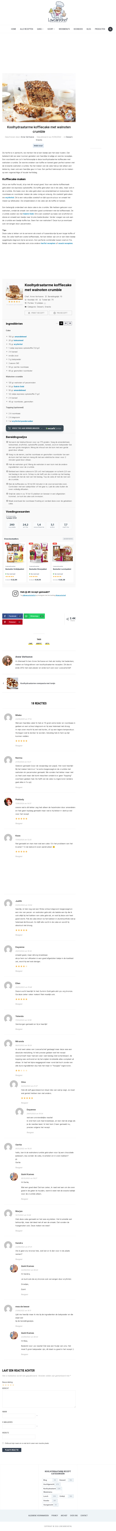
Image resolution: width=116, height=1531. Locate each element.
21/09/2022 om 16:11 (23, 1311)
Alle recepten (26, 29)
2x (66, 323)
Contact (84, 1515)
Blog (89, 29)
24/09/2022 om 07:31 (23, 1247)
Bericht (5, 1388)
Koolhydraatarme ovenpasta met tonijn (37, 683)
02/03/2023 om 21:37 (29, 1086)
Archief (64, 1515)
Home (13, 29)
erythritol (9, 197)
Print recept (38, 313)
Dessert (69, 137)
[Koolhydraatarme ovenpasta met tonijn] (12, 683)
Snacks (39, 140)
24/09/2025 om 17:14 (23, 719)
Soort (50, 29)
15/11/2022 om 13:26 (23, 1215)
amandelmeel (20, 336)
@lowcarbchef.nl (29, 595)
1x (61, 323)
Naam (4, 1412)
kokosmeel (18, 340)
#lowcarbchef (61, 595)
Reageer (19, 745)
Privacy (54, 1515)
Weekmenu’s (64, 29)
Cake (30, 643)
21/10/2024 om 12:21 (23, 762)
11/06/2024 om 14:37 (23, 803)
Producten (100, 29)
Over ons (74, 1515)
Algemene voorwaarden (38, 1515)
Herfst (39, 643)
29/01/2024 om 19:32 (23, 951)
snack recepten (65, 243)
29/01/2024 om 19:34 (35, 1114)
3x (70, 323)
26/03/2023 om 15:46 (23, 987)
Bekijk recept (38, 145)
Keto (47, 643)
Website (5, 1433)
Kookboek (78, 29)
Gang (39, 29)
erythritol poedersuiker (22, 421)
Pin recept (62, 313)
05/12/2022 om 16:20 (23, 1149)
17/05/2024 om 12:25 (23, 840)
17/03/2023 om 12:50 (23, 1020)
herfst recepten (48, 243)
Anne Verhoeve (27, 137)
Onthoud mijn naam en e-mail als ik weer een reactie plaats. (27, 1443)
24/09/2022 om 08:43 (29, 1270)
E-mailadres (7, 1422)
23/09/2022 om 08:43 (29, 1337)
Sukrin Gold (28, 214)
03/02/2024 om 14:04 (23, 905)
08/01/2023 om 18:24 (23, 1045)
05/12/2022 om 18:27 (29, 1178)
